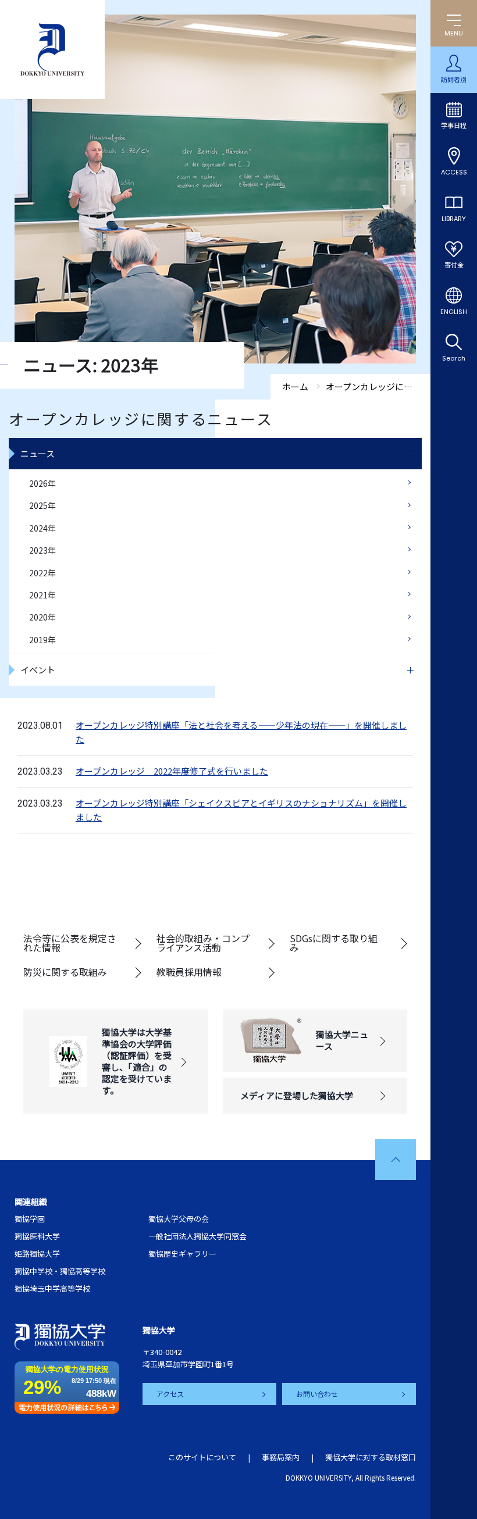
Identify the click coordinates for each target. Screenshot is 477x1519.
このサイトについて (202, 1457)
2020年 (42, 617)
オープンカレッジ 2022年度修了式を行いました (172, 771)
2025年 (42, 505)
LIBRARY (454, 218)
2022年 (42, 573)
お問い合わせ (317, 1394)
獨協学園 (30, 1218)
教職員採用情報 (189, 972)
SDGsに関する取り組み (334, 942)
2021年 (42, 595)
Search (453, 358)
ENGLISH (453, 311)
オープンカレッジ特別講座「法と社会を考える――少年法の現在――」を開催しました (241, 732)
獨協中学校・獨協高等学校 (60, 1270)
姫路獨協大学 (37, 1253)
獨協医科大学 (37, 1236)
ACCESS (454, 172)
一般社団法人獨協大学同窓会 (197, 1236)
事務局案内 (281, 1457)
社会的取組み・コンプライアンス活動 (203, 942)
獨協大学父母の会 (178, 1218)
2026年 (42, 483)
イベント (37, 670)
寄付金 (454, 265)
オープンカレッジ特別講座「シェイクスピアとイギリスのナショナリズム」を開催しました (241, 810)
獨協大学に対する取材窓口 (370, 1457)
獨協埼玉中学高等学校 (52, 1288)
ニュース (37, 453)
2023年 (42, 550)
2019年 (42, 640)
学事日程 (454, 125)
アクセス (170, 1394)
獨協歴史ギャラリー (182, 1253)
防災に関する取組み (65, 972)
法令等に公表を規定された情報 (69, 942)
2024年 (42, 528)
